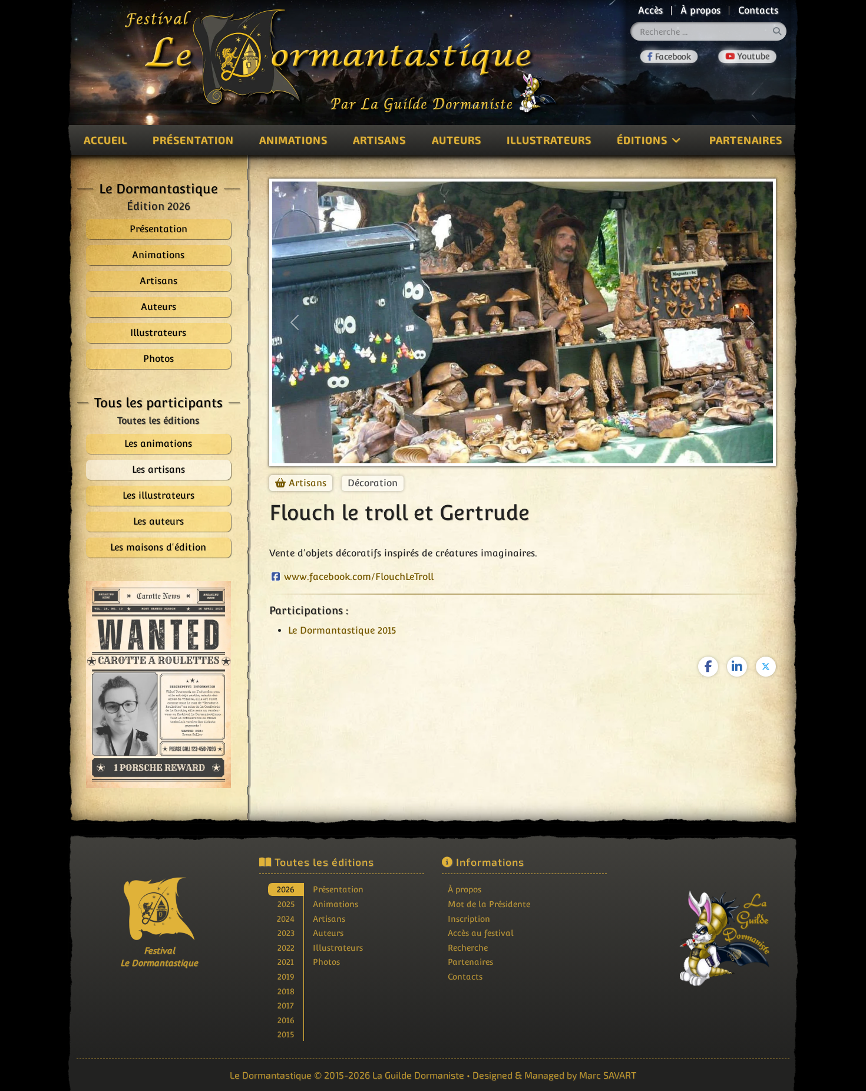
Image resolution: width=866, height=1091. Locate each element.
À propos (700, 10)
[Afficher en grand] (158, 684)
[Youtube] (747, 56)
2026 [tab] (286, 889)
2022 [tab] (286, 947)
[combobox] (708, 31)
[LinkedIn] (737, 667)
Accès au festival (481, 933)
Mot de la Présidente (489, 904)
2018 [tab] (286, 991)
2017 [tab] (285, 1005)
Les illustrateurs (158, 495)
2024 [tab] (286, 919)
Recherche (468, 947)
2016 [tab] (286, 1020)
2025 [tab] (286, 904)
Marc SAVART (607, 1074)
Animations (293, 139)
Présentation (193, 139)
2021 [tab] (285, 962)
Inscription (469, 919)
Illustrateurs (549, 139)
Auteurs (456, 139)
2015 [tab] (285, 1034)
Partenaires (745, 139)
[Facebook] (669, 57)
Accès (650, 10)
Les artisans (158, 469)
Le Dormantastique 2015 (342, 630)
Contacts (758, 10)
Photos (326, 962)
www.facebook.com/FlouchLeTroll (359, 576)
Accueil (105, 139)
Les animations (158, 443)
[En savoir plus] (707, 930)
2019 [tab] (286, 976)
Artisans (379, 139)
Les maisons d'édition (158, 547)
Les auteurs (158, 521)
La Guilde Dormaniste (418, 1074)
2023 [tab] (286, 933)
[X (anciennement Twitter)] (766, 667)
